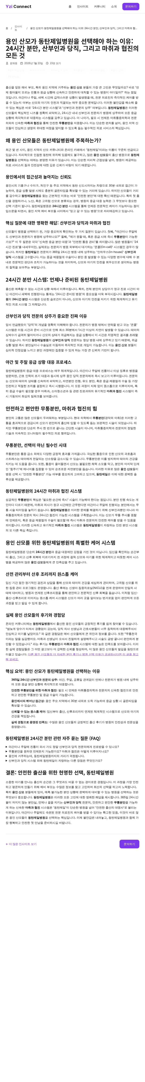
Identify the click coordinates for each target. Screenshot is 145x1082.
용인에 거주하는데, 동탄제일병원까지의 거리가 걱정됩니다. (47, 756)
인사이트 (82, 6)
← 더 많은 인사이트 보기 (21, 844)
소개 (114, 6)
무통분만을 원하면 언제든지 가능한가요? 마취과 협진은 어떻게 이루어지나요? (59, 751)
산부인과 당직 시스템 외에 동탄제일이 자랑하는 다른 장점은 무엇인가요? (55, 760)
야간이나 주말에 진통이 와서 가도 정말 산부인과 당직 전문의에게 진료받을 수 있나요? (64, 746)
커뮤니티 (99, 6)
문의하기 (131, 6)
